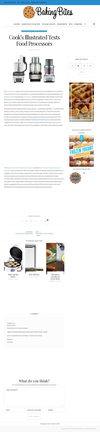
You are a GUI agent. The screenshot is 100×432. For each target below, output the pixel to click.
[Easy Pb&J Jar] (34, 258)
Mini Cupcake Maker (13, 275)
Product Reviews (41, 31)
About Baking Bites (10, 2)
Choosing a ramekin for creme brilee (55, 276)
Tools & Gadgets (48, 24)
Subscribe (78, 24)
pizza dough (26, 97)
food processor (11, 91)
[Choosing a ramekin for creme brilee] (55, 258)
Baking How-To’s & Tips (31, 24)
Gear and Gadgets (28, 31)
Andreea (11, 323)
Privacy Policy (25, 2)
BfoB (70, 24)
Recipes (17, 24)
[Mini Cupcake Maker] (13, 258)
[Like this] (46, 221)
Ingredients (62, 24)
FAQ (18, 2)
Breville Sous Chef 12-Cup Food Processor (20, 168)
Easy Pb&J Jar (34, 274)
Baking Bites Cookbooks (39, 2)
